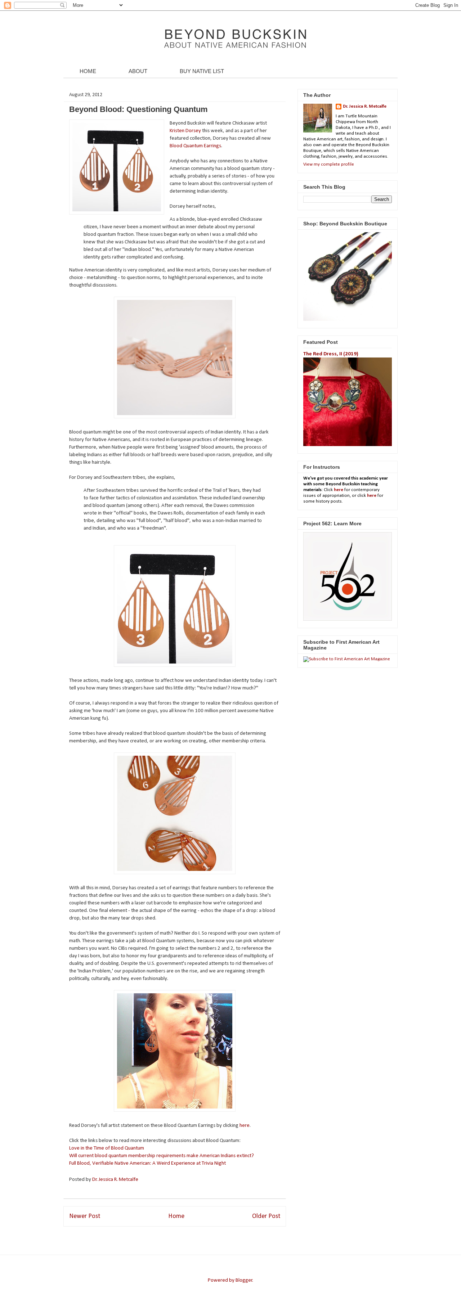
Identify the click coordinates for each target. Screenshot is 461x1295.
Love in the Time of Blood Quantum (106, 1148)
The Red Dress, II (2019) (330, 354)
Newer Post (84, 1216)
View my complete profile (328, 164)
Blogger (244, 1280)
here (245, 1125)
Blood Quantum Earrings (195, 146)
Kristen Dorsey (185, 131)
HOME (88, 71)
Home (176, 1216)
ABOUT (138, 71)
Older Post (266, 1216)
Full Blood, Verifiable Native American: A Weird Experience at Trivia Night (147, 1163)
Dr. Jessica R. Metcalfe (115, 1179)
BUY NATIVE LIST (202, 71)
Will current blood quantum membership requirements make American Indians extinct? (161, 1156)
